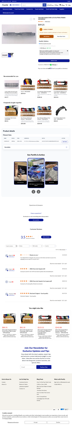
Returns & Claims (7, 9)
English (69, 1)
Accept (35, 422)
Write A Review (46, 237)
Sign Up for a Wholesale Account (62, 382)
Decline (58, 422)
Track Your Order (19, 9)
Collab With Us (58, 384)
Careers (4, 382)
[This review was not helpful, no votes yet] (65, 263)
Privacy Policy (8, 418)
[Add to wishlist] (34, 19)
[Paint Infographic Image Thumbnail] (11, 55)
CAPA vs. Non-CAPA (42, 384)
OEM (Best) (45, 48)
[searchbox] (10, 246)
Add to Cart (54, 60)
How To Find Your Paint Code (44, 382)
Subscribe (44, 367)
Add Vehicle (46, 36)
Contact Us (29, 9)
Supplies (61, 9)
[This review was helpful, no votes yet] (62, 263)
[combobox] (24, 246)
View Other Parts (61, 36)
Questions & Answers (36, 205)
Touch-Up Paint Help (51, 9)
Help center (14, 1)
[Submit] (44, 4)
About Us (4, 384)
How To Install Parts (42, 396)
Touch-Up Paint (39, 9)
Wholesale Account (8, 13)
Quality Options (43, 41)
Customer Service (23, 382)
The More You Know (42, 390)
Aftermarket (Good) (45, 43)
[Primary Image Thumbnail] (4, 55)
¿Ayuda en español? (24, 386)
